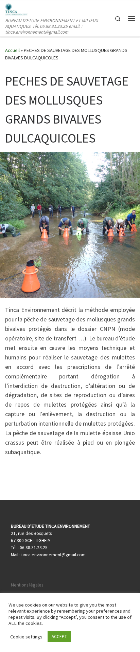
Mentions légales (27, 585)
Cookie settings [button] (26, 637)
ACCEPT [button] (59, 636)
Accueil (12, 50)
